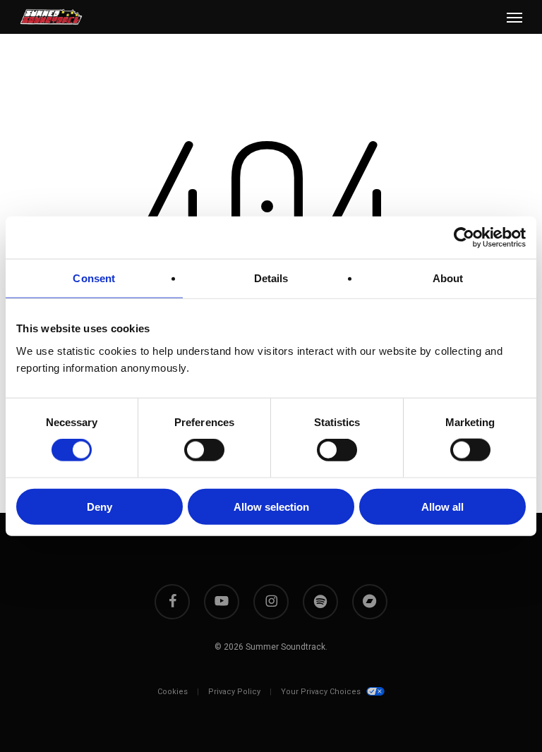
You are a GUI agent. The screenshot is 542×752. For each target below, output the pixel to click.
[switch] (204, 450)
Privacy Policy (234, 691)
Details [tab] (271, 278)
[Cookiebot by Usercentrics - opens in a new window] (464, 237)
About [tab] (448, 278)
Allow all (442, 506)
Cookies (172, 691)
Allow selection (271, 506)
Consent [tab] (94, 278)
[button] (514, 17)
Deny (99, 506)
